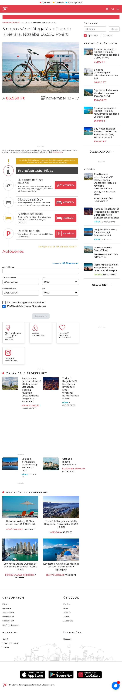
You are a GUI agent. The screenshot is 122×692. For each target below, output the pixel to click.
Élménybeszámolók (73, 468)
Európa (98, 274)
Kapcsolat (67, 639)
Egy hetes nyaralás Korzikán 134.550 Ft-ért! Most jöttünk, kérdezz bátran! (105, 133)
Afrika (66, 616)
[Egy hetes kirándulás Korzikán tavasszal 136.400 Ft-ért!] (88, 95)
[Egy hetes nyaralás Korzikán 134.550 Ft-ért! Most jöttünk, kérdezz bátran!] (88, 133)
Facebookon (57, 152)
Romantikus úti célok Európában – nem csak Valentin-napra (106, 267)
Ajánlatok (46, 2)
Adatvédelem (8, 612)
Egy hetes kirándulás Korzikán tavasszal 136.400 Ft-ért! (106, 93)
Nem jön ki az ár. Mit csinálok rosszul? (58, 247)
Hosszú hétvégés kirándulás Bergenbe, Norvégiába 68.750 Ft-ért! (61, 524)
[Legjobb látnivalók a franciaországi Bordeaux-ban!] (10, 469)
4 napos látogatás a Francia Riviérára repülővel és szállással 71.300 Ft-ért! (106, 53)
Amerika (67, 612)
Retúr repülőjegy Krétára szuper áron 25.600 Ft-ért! (20, 522)
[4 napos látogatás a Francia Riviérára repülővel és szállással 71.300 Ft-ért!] (88, 54)
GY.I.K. (5, 639)
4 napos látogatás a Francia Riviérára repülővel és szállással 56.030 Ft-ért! (106, 112)
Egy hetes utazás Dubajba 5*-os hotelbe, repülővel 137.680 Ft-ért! (20, 566)
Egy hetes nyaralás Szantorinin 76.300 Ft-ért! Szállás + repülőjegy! (61, 566)
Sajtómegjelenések (10, 625)
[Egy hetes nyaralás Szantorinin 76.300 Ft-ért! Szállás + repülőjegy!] (61, 559)
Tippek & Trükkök (10, 643)
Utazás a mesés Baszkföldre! (69, 461)
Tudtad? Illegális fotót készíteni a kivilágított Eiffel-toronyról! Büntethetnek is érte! (106, 213)
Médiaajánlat (8, 621)
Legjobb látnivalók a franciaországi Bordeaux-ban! (29, 464)
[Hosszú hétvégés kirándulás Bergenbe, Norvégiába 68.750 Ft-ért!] (61, 517)
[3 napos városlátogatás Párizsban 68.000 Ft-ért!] (88, 74)
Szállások (59, 2)
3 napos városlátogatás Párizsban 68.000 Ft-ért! (106, 74)
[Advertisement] (40, 125)
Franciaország (31, 405)
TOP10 (5, 647)
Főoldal (5, 604)
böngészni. (62, 162)
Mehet (114, 29)
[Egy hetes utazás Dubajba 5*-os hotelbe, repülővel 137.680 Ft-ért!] (20, 559)
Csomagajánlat (75, 2)
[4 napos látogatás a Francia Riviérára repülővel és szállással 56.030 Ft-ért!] (88, 113)
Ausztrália (68, 621)
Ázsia (65, 608)
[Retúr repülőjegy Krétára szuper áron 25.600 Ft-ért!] (20, 517)
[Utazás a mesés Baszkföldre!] (51, 469)
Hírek (65, 402)
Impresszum (8, 616)
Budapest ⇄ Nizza (30, 180)
